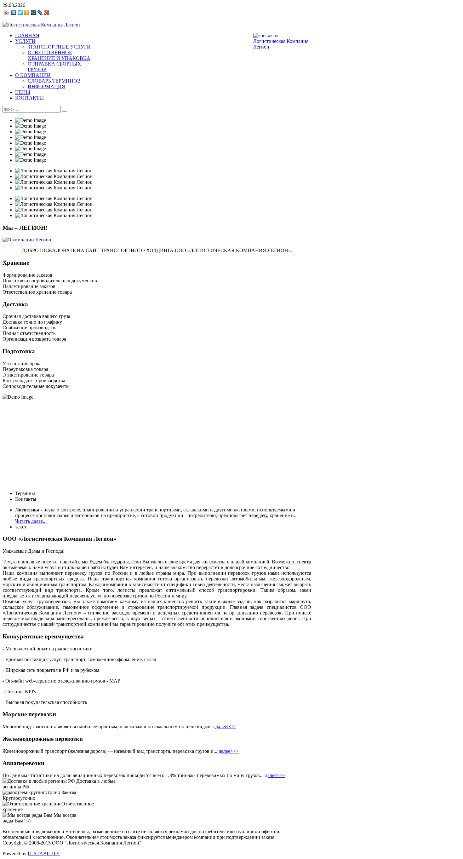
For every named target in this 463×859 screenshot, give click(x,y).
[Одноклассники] (27, 13)
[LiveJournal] (40, 13)
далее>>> (225, 726)
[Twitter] (20, 13)
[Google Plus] (46, 13)
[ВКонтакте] (13, 13)
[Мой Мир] (33, 13)
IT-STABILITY (44, 853)
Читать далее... (31, 521)
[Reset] (64, 111)
